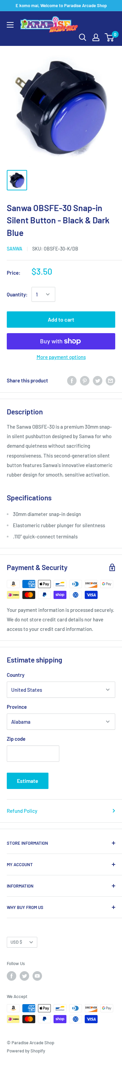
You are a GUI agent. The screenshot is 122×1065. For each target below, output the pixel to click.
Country (15, 675)
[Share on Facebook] (72, 380)
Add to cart (61, 319)
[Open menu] (10, 25)
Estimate (27, 780)
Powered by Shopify (26, 1050)
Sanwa (14, 249)
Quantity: (17, 294)
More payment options (61, 357)
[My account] (96, 37)
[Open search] (82, 37)
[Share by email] (110, 380)
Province (17, 707)
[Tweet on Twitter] (97, 380)
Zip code (16, 739)
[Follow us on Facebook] (11, 976)
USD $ (16, 942)
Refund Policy (22, 811)
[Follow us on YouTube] (37, 976)
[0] (109, 37)
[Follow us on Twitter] (24, 976)
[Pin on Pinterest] (84, 380)
